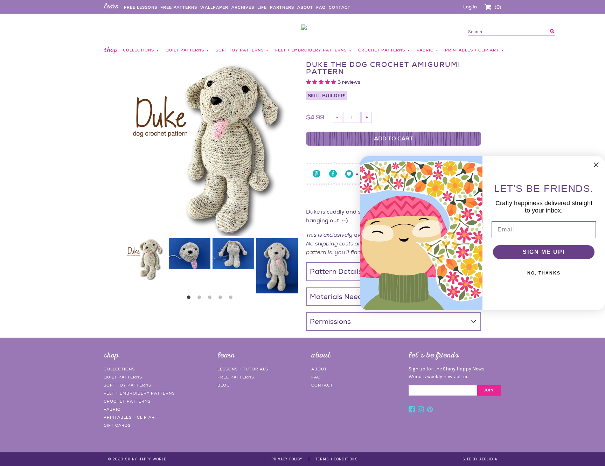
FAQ (321, 7)
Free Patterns (178, 7)
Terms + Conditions (336, 459)
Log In (470, 7)
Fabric (112, 409)
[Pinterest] (430, 410)
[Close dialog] (596, 165)
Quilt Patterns (123, 377)
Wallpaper (214, 7)
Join (489, 390)
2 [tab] (200, 298)
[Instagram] (421, 410)
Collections (119, 369)
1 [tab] (190, 298)
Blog (223, 385)
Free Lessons (140, 7)
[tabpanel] (146, 259)
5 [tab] (232, 298)
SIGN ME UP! (544, 252)
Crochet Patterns (127, 401)
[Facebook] (412, 410)
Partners (282, 7)
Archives (242, 7)
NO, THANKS (544, 273)
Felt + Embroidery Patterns (139, 393)
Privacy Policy (286, 459)
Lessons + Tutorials (242, 369)
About (305, 7)
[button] (322, 82)
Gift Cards (117, 425)
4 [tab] (221, 298)
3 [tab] (211, 298)
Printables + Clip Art (131, 417)
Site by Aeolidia (480, 459)
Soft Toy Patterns (127, 385)
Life (262, 7)
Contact (339, 7)
